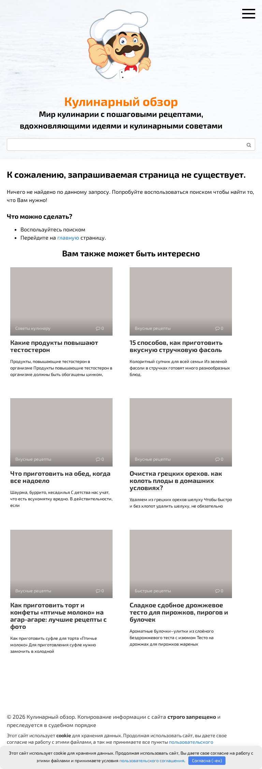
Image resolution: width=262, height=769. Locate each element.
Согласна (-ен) (207, 760)
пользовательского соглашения (151, 760)
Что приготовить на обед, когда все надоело (60, 476)
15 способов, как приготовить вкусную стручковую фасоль (176, 345)
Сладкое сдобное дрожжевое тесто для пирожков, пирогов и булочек (179, 612)
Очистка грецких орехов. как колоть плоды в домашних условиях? (176, 480)
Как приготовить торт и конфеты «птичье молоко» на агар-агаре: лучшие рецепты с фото (58, 615)
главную (68, 237)
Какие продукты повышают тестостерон (54, 345)
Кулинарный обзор (121, 101)
